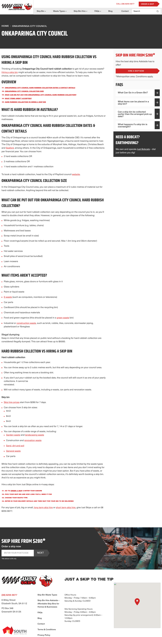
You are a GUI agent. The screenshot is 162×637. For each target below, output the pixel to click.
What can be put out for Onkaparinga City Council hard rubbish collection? (40, 95)
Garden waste (13, 435)
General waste (13, 451)
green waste (63, 318)
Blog (110, 11)
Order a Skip (147, 4)
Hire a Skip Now (136, 71)
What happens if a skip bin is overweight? (132, 125)
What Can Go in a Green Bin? (133, 93)
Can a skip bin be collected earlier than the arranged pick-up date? (135, 114)
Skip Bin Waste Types (47, 595)
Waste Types (59, 11)
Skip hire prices (11, 402)
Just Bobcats (143, 149)
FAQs (96, 11)
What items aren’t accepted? (18, 99)
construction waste (26, 323)
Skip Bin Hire (80, 11)
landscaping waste (34, 435)
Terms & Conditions (46, 630)
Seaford (10, 148)
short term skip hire (66, 508)
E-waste (8, 297)
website (76, 174)
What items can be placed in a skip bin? (133, 103)
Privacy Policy (43, 635)
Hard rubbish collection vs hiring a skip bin (25, 102)
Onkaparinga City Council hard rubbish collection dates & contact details (40, 88)
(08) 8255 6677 (125, 4)
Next (40, 553)
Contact (125, 11)
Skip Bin (40, 11)
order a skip (16, 491)
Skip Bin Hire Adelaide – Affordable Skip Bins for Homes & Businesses (48, 604)
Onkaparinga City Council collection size (24, 91)
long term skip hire (43, 508)
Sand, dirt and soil (15, 446)
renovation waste (33, 440)
